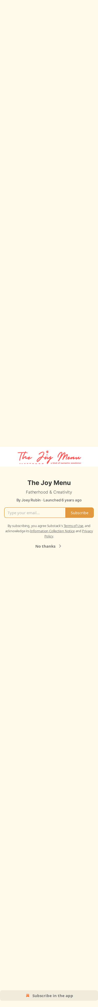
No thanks (45, 546)
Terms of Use (73, 525)
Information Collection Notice (52, 531)
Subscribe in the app (52, 995)
